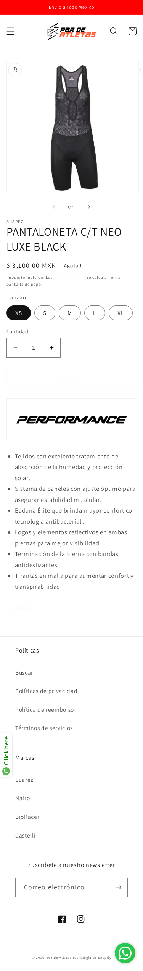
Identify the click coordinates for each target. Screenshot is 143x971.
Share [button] (23, 607)
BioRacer (27, 816)
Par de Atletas (59, 957)
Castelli (25, 835)
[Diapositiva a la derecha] (89, 206)
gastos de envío (70, 277)
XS (18, 313)
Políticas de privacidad (46, 690)
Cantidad (17, 331)
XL (120, 313)
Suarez (24, 779)
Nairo (22, 798)
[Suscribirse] (118, 887)
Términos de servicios (44, 727)
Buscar (24, 672)
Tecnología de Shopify (91, 957)
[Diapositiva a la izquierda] (53, 206)
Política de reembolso (44, 709)
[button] (10, 31)
